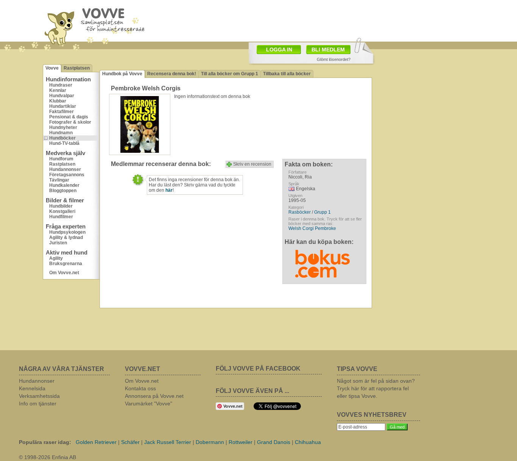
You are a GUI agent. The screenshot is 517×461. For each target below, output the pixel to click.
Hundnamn (61, 132)
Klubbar (57, 101)
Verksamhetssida (39, 396)
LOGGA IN (279, 50)
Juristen (58, 242)
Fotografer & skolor (70, 122)
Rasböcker (299, 212)
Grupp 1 (322, 212)
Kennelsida (32, 388)
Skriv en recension (252, 164)
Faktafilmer (61, 111)
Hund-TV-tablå (64, 143)
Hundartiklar (62, 106)
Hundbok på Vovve (122, 73)
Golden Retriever (96, 442)
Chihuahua (308, 442)
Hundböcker (62, 138)
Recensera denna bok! (171, 73)
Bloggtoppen (62, 190)
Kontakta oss (140, 388)
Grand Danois (273, 442)
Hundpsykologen (67, 232)
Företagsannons (66, 174)
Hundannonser (65, 169)
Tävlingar (59, 180)
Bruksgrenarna (65, 263)
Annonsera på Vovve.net (154, 396)
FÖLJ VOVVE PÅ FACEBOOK (258, 368)
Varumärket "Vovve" (148, 403)
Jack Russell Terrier (167, 442)
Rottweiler (240, 442)
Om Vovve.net (64, 272)
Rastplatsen (77, 68)
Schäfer (130, 442)
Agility (56, 258)
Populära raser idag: (45, 442)
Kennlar (57, 90)
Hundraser (60, 85)
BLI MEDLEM (328, 50)
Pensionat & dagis (68, 117)
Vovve (52, 68)
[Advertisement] (302, 20)
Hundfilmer (61, 216)
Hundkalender (64, 185)
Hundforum (61, 158)
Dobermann (210, 442)
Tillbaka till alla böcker (287, 73)
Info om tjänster (37, 403)
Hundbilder (61, 206)
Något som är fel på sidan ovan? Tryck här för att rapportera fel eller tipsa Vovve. (376, 388)
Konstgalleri (62, 211)
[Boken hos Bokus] (322, 261)
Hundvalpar (61, 95)
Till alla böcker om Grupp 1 (229, 73)
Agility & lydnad (66, 237)
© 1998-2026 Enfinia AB (47, 457)
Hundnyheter (63, 127)
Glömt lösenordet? (333, 59)
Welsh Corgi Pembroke (312, 228)
